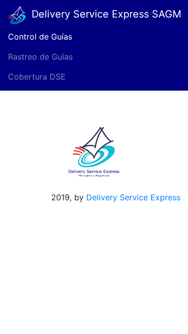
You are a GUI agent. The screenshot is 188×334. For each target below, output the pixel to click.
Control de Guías (40, 37)
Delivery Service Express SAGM (103, 14)
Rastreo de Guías (40, 57)
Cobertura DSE (37, 77)
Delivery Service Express (137, 197)
